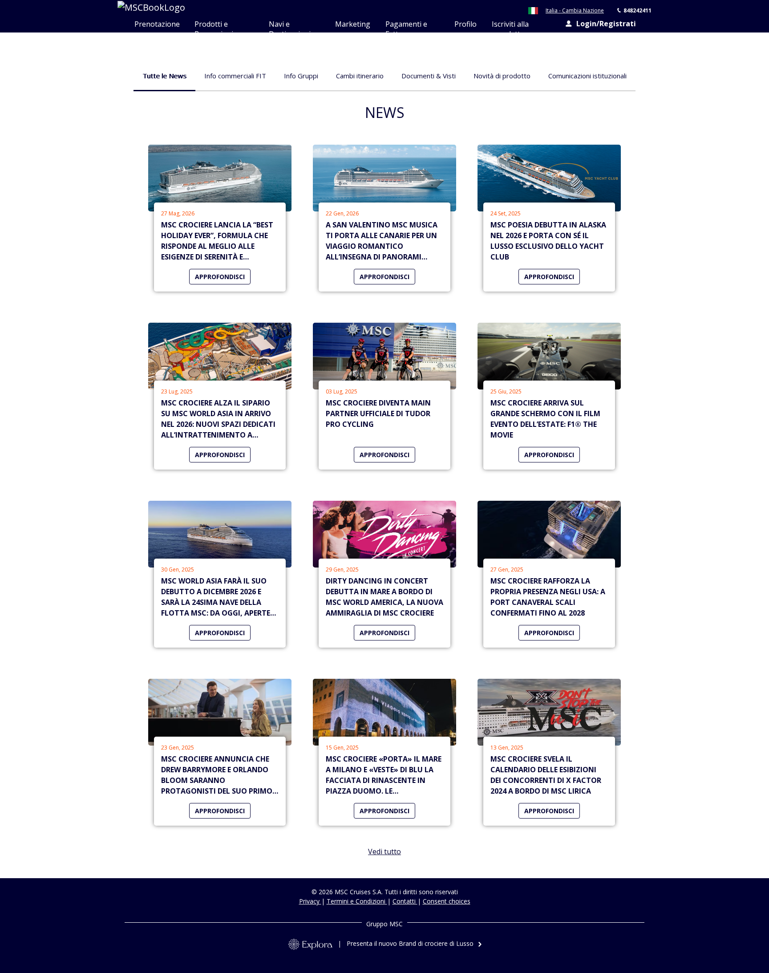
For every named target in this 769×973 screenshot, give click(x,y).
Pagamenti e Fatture (406, 25)
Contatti (405, 901)
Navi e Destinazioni (290, 25)
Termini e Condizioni (357, 901)
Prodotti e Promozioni (213, 25)
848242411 (637, 10)
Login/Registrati (606, 23)
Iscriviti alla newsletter (510, 25)
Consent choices (446, 901)
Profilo (465, 24)
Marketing (352, 24)
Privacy (310, 901)
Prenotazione (157, 24)
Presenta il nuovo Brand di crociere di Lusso (410, 943)
